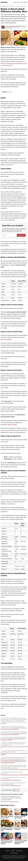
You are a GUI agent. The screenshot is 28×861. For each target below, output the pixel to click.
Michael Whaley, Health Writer (15, 26)
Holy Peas (4, 2)
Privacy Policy (19, 850)
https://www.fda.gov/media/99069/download (11, 780)
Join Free (21, 235)
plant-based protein (6, 339)
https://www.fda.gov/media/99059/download (11, 785)
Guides (21, 2)
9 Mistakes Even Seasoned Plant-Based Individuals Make (7, 829)
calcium (16, 587)
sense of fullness (12, 424)
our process (3, 723)
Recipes (25, 2)
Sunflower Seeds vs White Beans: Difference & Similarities (21, 842)
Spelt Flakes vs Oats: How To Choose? (21, 828)
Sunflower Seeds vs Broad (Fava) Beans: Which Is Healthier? (7, 842)
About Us (8, 850)
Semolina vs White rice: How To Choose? (20, 817)
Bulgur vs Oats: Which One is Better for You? (7, 817)
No (18, 790)
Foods (18, 2)
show (10, 91)
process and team (14, 801)
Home (14, 2)
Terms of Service (14, 852)
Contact (13, 850)
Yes (14, 790)
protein (23, 69)
